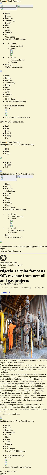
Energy (31, 246)
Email (16, 288)
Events (3, 1)
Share (4, 292)
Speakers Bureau (17, 60)
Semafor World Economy (10, 251)
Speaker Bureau (17, 117)
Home (2, 246)
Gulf (36, 246)
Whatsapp (27, 288)
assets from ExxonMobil (34, 395)
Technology (23, 246)
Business (14, 246)
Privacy (8, 64)
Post (6, 288)
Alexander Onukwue (11, 414)
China (40, 246)
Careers (13, 62)
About (13, 57)
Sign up (3, 267)
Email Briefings (13, 1)
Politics (8, 246)
